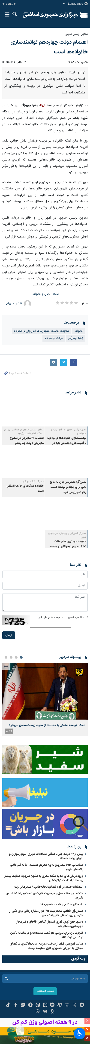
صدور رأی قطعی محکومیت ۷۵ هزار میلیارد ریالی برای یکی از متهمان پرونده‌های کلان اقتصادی (46, 913)
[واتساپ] (38, 1012)
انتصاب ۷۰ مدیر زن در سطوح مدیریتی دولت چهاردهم (27, 441)
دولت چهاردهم (54, 338)
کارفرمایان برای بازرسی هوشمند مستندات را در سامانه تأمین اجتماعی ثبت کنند (46, 935)
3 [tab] (11, 657)
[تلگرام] (82, 1005)
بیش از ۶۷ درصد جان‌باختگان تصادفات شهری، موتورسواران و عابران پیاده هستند (46, 856)
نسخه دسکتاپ (45, 991)
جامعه (55, 294)
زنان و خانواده (41, 294)
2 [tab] (16, 657)
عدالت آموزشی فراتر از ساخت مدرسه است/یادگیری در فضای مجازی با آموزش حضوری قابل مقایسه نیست (46, 946)
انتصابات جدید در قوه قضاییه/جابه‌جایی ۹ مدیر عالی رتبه (48, 887)
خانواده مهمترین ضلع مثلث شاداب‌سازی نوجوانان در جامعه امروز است (68, 546)
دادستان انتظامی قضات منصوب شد (61, 904)
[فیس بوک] (15, 1005)
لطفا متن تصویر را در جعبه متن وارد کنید (62, 617)
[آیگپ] (45, 1005)
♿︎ (79, 1033)
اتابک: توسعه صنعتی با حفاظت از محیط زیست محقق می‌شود (47, 725)
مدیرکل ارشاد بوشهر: (33, 481)
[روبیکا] (67, 1005)
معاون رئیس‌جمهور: (76, 34)
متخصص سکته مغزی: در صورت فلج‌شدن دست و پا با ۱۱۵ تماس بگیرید (44, 895)
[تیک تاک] (8, 1005)
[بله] (52, 1005)
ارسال (8, 635)
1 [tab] (21, 657)
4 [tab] (6, 657)
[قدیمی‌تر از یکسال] (66, 412)
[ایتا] (38, 1005)
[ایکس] (74, 1005)
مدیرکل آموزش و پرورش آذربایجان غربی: (67, 535)
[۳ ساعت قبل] (45, 691)
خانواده (79, 331)
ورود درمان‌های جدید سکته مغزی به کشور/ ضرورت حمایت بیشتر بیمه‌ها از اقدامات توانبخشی (43, 878)
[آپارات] (60, 1005)
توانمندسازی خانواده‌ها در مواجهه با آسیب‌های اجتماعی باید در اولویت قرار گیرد (66, 443)
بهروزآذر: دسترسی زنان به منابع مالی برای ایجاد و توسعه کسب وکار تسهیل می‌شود (68, 487)
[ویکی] (45, 1012)
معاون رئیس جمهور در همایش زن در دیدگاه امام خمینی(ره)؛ (24, 431)
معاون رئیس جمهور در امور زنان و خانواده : (68, 431)
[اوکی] (52, 1012)
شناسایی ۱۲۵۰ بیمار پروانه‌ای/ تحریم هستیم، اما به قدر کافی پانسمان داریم (46, 867)
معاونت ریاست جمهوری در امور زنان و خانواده (41, 331)
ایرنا (50, 15)
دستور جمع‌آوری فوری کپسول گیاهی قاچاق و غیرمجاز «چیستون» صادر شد (49, 924)
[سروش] (30, 1005)
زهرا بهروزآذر (75, 338)
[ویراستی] (23, 1005)
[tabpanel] (45, 699)
